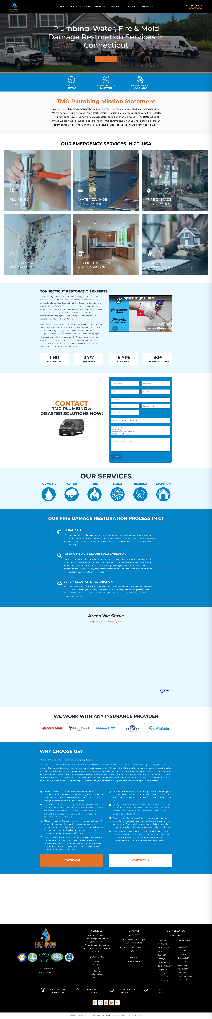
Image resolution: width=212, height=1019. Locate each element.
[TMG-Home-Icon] (45, 927)
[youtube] (106, 1002)
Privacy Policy (111, 1015)
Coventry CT (163, 980)
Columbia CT (163, 977)
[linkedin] (111, 1002)
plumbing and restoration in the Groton (67, 303)
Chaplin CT (162, 970)
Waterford (44, 306)
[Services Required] (139, 427)
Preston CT (182, 980)
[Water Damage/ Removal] (139, 432)
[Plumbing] (139, 430)
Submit (116, 456)
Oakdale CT (183, 951)
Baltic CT (161, 951)
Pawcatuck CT (184, 965)
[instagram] (100, 1002)
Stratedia (138, 1015)
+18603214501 (195, 8)
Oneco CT (182, 962)
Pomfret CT (182, 972)
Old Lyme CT (183, 954)
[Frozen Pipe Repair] (139, 434)
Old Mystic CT (183, 958)
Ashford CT (162, 944)
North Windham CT (185, 941)
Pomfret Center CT (186, 976)
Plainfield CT (183, 969)
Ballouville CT (163, 948)
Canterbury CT (164, 962)
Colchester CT (163, 973)
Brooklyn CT (163, 959)
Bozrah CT (162, 955)
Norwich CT (182, 947)
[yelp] (117, 1002)
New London (91, 303)
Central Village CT (165, 966)
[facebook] (95, 1002)
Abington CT (163, 940)
